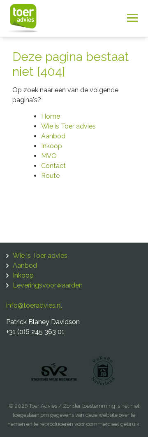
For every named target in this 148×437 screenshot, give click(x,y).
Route (50, 176)
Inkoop (51, 146)
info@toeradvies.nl (34, 305)
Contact (53, 166)
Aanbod (53, 136)
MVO (49, 156)
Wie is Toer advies (68, 126)
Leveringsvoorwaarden (48, 285)
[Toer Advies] (22, 17)
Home (50, 116)
